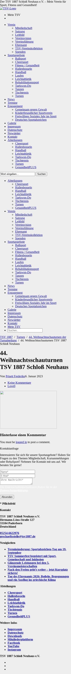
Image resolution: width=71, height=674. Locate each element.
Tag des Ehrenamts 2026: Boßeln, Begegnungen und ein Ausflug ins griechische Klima (38, 578)
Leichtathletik (16, 602)
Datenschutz (15, 632)
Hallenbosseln (16, 596)
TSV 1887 (6, 337)
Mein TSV (14, 326)
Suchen (41, 174)
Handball (14, 599)
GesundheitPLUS (19, 616)
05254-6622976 (9, 533)
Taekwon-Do (16, 606)
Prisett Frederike (15, 376)
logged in (21, 442)
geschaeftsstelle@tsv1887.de (17, 536)
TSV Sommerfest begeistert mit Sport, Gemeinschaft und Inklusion (32, 557)
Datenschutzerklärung (14, 490)
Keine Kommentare (19, 382)
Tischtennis (15, 609)
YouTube (13, 646)
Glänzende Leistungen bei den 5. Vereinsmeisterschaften (28, 564)
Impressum (15, 629)
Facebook (14, 642)
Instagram (14, 649)
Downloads (15, 636)
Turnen (20, 337)
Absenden (7, 497)
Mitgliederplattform (20, 639)
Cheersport (15, 592)
